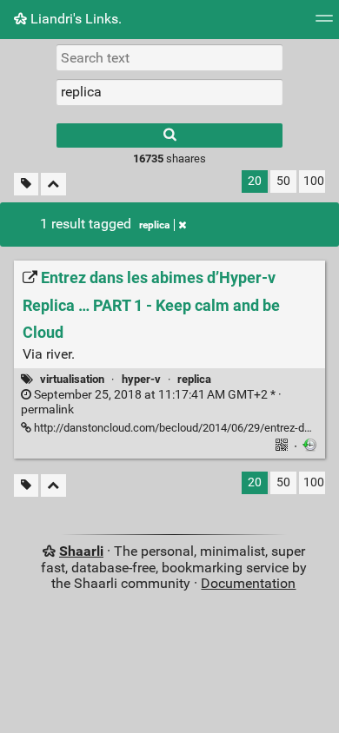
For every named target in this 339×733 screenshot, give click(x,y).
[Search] (169, 135)
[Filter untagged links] (26, 184)
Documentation (248, 583)
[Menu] (324, 23)
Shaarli (81, 551)
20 (255, 181)
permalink (151, 402)
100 (313, 181)
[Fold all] (53, 184)
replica (154, 225)
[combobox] (169, 92)
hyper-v (141, 379)
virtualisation (72, 379)
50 (283, 181)
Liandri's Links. (74, 18)
